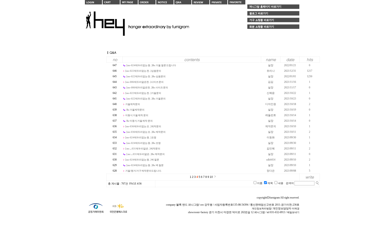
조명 (153, 137)
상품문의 (156, 70)
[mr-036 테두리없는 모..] (138, 126)
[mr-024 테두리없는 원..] (139, 65)
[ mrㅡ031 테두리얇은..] (138, 148)
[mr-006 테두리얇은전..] (138, 82)
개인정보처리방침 (261, 208)
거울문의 (156, 93)
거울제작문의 (132, 104)
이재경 (295, 208)
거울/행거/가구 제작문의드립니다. (143, 170)
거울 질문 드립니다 (164, 65)
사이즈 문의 (157, 82)
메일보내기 (293, 212)
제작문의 (156, 126)
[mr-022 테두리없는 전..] (138, 70)
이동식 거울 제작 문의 (136, 115)
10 (211, 177)
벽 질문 (155, 159)
